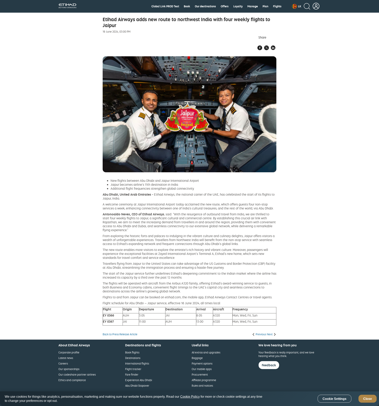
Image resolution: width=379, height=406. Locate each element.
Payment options (202, 363)
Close (367, 398)
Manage (252, 6)
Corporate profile (68, 352)
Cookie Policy (190, 396)
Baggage (197, 358)
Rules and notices (202, 385)
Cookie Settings (334, 398)
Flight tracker (133, 369)
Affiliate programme (204, 380)
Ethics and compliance (72, 380)
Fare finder (131, 374)
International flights (137, 363)
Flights (277, 6)
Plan (265, 6)
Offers (225, 6)
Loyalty (238, 6)
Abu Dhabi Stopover (137, 385)
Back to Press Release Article (120, 334)
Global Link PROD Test (165, 6)
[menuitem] (165, 6)
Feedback (269, 365)
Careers (63, 363)
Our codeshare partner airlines (77, 374)
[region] (189, 398)
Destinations (132, 358)
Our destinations (205, 6)
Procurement (200, 374)
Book (187, 6)
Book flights (132, 352)
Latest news (65, 358)
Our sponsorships (68, 369)
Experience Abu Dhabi (138, 380)
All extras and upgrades (206, 352)
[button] (296, 6)
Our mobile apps (202, 369)
